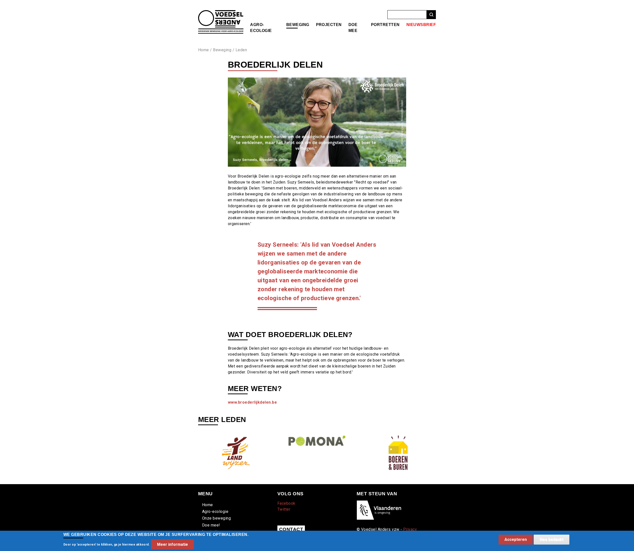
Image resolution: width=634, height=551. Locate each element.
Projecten (329, 25)
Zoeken (431, 14)
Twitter (283, 509)
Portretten (385, 25)
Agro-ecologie (215, 511)
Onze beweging (216, 518)
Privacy (410, 529)
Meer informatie (172, 544)
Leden (241, 50)
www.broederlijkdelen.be (252, 402)
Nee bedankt (551, 539)
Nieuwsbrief (421, 25)
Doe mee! (211, 525)
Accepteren (515, 539)
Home (203, 50)
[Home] (220, 13)
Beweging (297, 25)
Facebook (286, 503)
